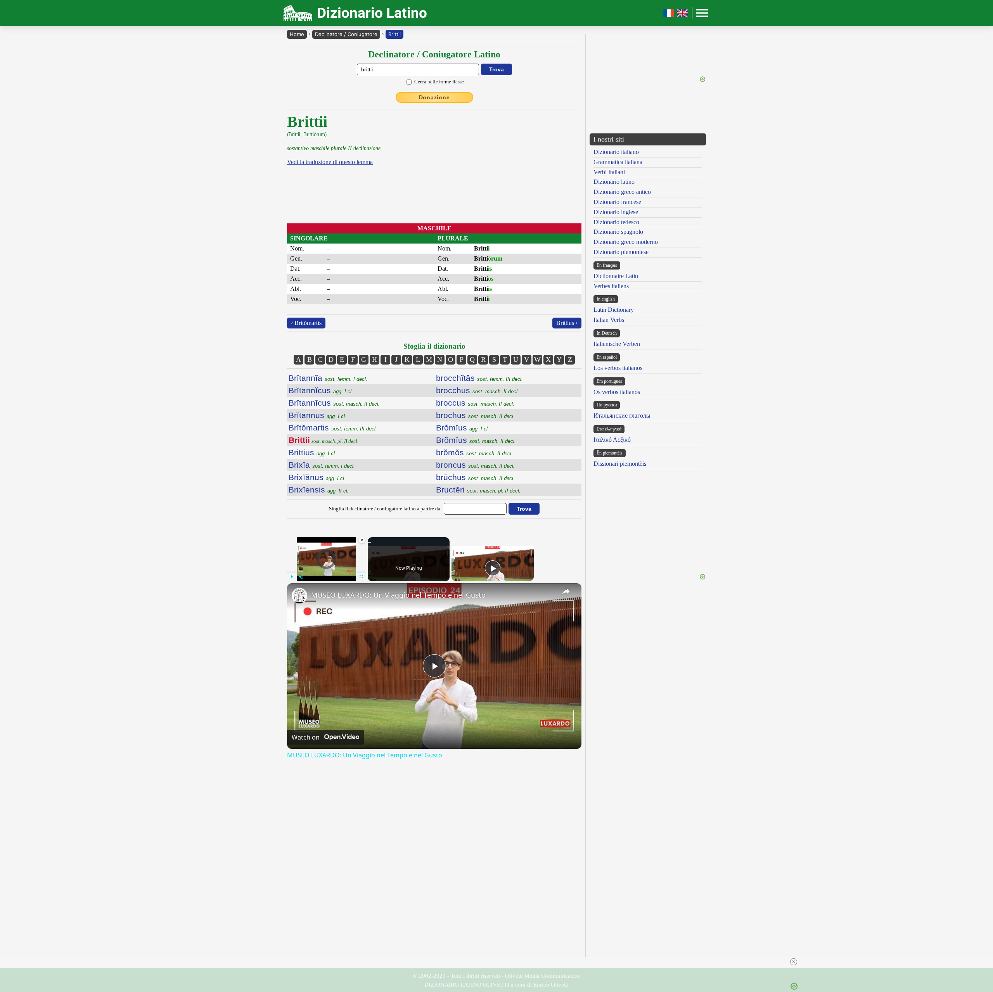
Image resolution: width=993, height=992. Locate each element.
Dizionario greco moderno (625, 241)
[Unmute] (301, 576)
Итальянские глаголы (621, 415)
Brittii (394, 34)
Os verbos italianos (616, 392)
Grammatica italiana (617, 162)
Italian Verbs (608, 319)
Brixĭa (322, 464)
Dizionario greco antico (622, 191)
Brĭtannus (317, 415)
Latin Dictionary (613, 309)
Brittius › (567, 323)
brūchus (475, 477)
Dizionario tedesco (616, 222)
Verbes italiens (611, 286)
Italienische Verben (616, 343)
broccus (475, 402)
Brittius (312, 452)
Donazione (434, 97)
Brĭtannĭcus (321, 390)
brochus (475, 415)
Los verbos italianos (617, 368)
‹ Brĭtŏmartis (306, 323)
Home (297, 34)
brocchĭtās (479, 377)
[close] (793, 961)
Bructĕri (478, 489)
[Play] (291, 576)
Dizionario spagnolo (618, 231)
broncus (475, 464)
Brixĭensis (319, 489)
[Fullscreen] (361, 576)
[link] (299, 595)
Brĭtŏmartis (333, 427)
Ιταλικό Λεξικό (612, 439)
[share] (566, 591)
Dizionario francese (617, 202)
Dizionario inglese (615, 212)
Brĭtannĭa (328, 377)
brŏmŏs (474, 452)
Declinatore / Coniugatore (346, 34)
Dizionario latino (614, 181)
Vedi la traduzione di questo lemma (330, 162)
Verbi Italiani (609, 172)
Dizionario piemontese (621, 252)
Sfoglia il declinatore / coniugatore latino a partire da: (385, 509)
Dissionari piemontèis (619, 463)
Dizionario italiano (616, 152)
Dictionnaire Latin (615, 276)
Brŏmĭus (462, 427)
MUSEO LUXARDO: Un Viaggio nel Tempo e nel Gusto (398, 595)
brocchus (477, 390)
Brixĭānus (317, 477)
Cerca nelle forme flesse (439, 82)
